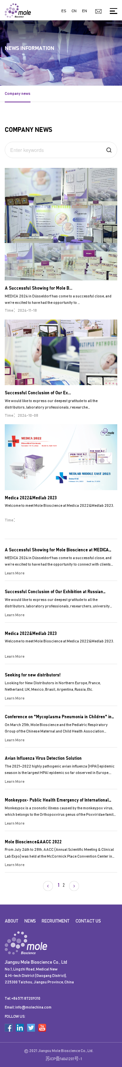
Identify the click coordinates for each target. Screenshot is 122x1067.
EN (84, 10)
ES (63, 10)
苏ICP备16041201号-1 (63, 1058)
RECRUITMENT (55, 921)
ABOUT (11, 921)
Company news (17, 93)
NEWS (30, 921)
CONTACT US (88, 921)
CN (74, 10)
